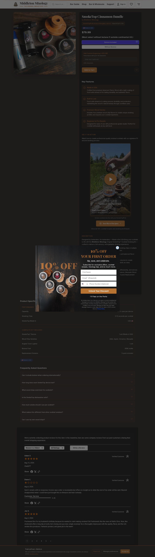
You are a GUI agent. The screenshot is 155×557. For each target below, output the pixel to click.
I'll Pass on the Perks (98, 296)
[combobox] (84, 284)
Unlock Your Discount (99, 291)
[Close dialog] (117, 247)
